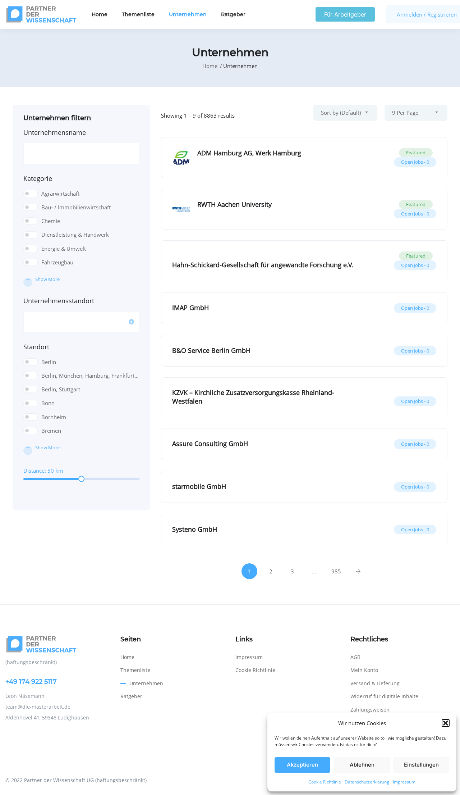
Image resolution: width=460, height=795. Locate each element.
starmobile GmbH (199, 486)
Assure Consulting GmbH (210, 443)
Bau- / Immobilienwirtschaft (76, 207)
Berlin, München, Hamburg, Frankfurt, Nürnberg (90, 375)
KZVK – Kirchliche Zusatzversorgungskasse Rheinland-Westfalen (253, 396)
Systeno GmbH (194, 529)
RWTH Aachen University (234, 204)
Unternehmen (188, 14)
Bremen (51, 430)
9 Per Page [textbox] (405, 112)
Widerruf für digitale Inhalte (384, 696)
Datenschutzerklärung (367, 782)
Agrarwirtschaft (60, 193)
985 (336, 571)
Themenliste (138, 14)
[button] (445, 723)
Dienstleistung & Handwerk (75, 234)
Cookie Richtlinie (324, 782)
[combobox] (345, 113)
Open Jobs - (415, 162)
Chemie (50, 220)
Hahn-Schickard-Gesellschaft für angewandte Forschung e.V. (263, 264)
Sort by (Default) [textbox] (341, 112)
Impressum (404, 782)
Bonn (48, 402)
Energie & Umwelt (63, 248)
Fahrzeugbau (57, 262)
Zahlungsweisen (370, 709)
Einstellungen (421, 764)
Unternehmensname (54, 132)
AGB (355, 657)
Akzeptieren (302, 764)
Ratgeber (233, 14)
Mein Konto (364, 670)
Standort (36, 347)
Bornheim (53, 417)
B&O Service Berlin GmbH (211, 350)
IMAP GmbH (190, 307)
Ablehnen (362, 764)
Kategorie (37, 178)
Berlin (48, 361)
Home (99, 14)
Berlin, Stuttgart (60, 389)
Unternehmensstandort (58, 300)
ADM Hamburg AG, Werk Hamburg (249, 153)
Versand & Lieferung (375, 683)
